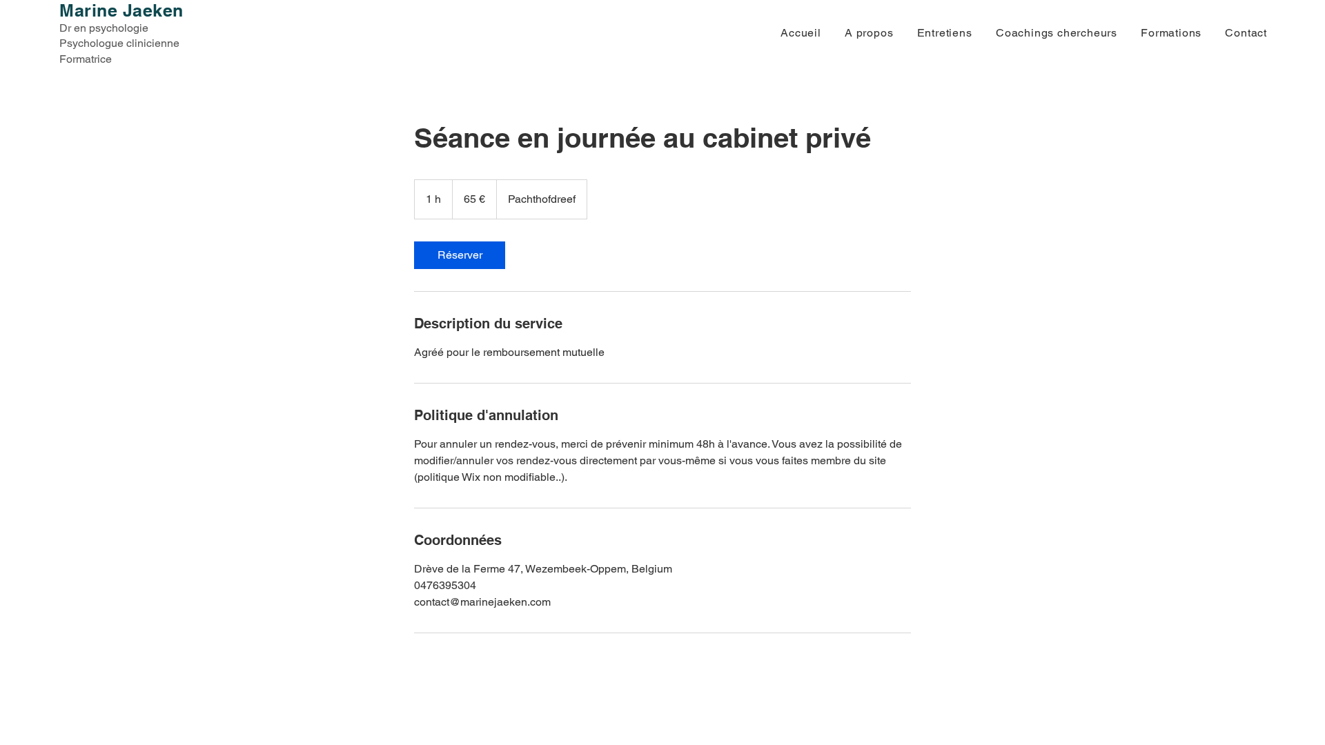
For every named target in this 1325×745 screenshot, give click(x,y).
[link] (459, 255)
